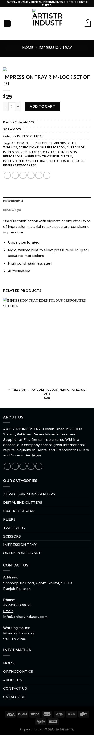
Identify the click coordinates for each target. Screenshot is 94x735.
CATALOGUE (14, 697)
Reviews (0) (12, 210)
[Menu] (7, 23)
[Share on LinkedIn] (46, 175)
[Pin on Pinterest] (38, 175)
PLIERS (9, 519)
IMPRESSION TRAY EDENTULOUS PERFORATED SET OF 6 (47, 391)
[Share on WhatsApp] (7, 175)
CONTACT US (15, 688)
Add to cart (42, 106)
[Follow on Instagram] (15, 466)
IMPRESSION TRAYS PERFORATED (27, 161)
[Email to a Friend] (31, 175)
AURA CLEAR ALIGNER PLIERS (29, 494)
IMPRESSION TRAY (55, 47)
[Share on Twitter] (23, 175)
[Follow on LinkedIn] (38, 466)
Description (13, 201)
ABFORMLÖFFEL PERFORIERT (32, 143)
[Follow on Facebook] (7, 466)
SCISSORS (12, 536)
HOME (9, 663)
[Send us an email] (23, 466)
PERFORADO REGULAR (68, 161)
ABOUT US (12, 680)
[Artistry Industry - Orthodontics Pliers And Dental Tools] (47, 23)
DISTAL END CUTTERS (22, 502)
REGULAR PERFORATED (20, 165)
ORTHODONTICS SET (22, 553)
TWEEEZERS (14, 528)
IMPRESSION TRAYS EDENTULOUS (48, 156)
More (36, 455)
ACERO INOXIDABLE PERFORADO (42, 147)
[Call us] (31, 466)
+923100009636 (17, 605)
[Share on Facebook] (15, 175)
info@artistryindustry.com (25, 616)
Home (27, 47)
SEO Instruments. (61, 729)
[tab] (47, 201)
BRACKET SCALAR (19, 511)
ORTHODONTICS (18, 671)
